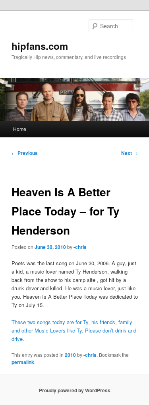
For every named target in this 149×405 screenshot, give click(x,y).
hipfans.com (40, 46)
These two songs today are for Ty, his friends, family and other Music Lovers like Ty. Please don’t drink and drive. (74, 330)
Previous (25, 153)
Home (19, 128)
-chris (80, 246)
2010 (70, 354)
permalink (23, 362)
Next (129, 153)
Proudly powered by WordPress (74, 390)
